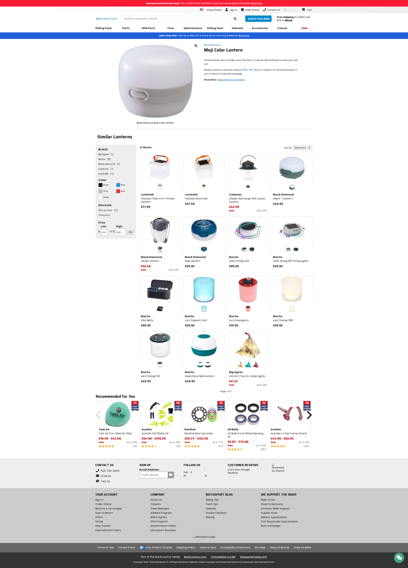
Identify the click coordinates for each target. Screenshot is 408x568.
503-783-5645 (251, 69)
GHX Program (159, 521)
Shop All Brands (279, 547)
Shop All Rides (302, 547)
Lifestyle (211, 508)
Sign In (99, 500)
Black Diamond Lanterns (231, 79)
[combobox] (302, 148)
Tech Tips (212, 504)
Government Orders (163, 526)
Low (102, 228)
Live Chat (293, 9)
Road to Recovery (272, 504)
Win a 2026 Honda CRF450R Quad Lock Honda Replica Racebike (204, 3)
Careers (155, 504)
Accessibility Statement (235, 547)
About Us (156, 500)
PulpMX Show (269, 513)
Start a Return (104, 513)
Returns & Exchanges (108, 508)
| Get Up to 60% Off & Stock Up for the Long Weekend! (204, 35)
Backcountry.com (195, 557)
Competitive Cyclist (223, 557)
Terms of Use (105, 547)
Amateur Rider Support (275, 508)
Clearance (104, 215)
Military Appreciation (274, 517)
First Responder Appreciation (279, 521)
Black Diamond (212, 45)
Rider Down (268, 500)
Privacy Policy (126, 547)
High (116, 228)
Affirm (99, 517)
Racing (210, 517)
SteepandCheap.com (253, 557)
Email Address (149, 469)
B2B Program (158, 517)
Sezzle (99, 521)
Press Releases (159, 508)
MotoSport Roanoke (163, 530)
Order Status (103, 504)
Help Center (103, 526)
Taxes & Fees (208, 547)
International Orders (108, 530)
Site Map (260, 547)
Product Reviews (216, 513)
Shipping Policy (185, 547)
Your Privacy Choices (159, 547)
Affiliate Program (161, 513)
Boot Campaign (270, 526)
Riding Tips (212, 500)
